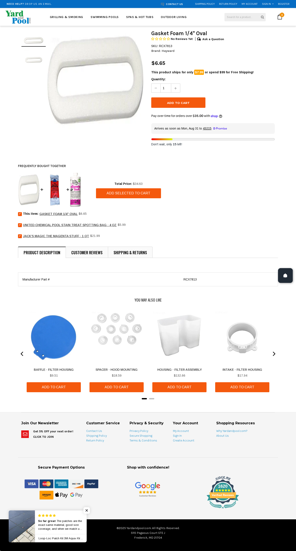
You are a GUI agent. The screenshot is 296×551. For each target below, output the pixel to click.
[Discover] (76, 483)
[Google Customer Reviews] (147, 489)
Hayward (168, 51)
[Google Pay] (76, 495)
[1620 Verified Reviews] (148, 509)
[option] (56, 4)
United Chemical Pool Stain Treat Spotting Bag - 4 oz (70, 225)
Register (283, 3)
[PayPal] (91, 483)
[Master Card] (46, 483)
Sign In (266, 3)
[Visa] (31, 483)
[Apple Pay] (61, 495)
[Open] (285, 275)
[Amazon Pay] (46, 495)
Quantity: (158, 79)
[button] (161, 39)
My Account (250, 3)
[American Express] (61, 483)
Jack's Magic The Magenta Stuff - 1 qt (56, 236)
